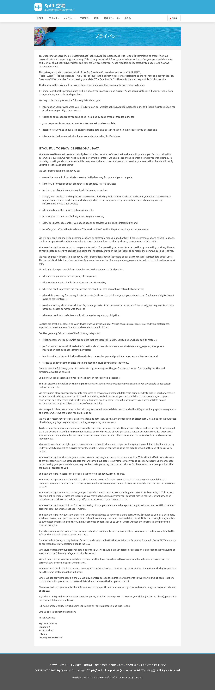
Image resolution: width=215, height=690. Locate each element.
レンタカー (68, 18)
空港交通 (84, 18)
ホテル (127, 18)
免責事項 (132, 665)
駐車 (96, 18)
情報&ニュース (111, 18)
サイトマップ (160, 665)
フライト (53, 18)
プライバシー (145, 665)
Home (40, 18)
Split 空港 (59, 7)
